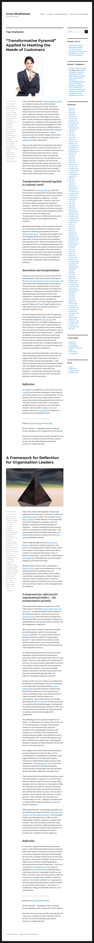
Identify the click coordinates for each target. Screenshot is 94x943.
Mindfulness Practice (75, 348)
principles (15, 571)
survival (8, 151)
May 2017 (71, 315)
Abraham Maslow (11, 516)
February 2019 (73, 280)
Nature (71, 350)
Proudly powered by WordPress (28, 934)
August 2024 (73, 153)
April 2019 (72, 276)
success (14, 149)
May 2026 (72, 112)
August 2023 (72, 176)
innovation (9, 125)
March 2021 (72, 232)
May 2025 (72, 135)
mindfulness (9, 141)
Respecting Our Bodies (76, 45)
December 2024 (74, 145)
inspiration (9, 540)
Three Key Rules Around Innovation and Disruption (43, 281)
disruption (14, 118)
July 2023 (72, 178)
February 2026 (73, 118)
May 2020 (72, 251)
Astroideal (72, 82)
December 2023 (74, 168)
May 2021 (72, 228)
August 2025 (72, 130)
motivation (9, 565)
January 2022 (73, 213)
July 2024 (72, 155)
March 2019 (72, 278)
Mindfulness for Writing (76, 95)
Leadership (72, 344)
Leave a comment (11, 161)
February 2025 (73, 141)
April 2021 (72, 230)
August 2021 (72, 222)
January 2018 (73, 305)
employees (9, 120)
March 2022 (72, 209)
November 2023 (73, 170)
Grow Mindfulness (18, 13)
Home (42, 14)
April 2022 (72, 207)
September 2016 (74, 327)
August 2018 (72, 292)
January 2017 (73, 319)
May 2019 (72, 274)
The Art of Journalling (75, 55)
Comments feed (74, 370)
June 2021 (72, 226)
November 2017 (73, 309)
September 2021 (74, 220)
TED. (11, 580)
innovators (9, 127)
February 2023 (73, 188)
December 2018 (73, 284)
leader (15, 543)
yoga (12, 158)
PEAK (16, 567)
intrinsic (25, 635)
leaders (13, 131)
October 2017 (73, 311)
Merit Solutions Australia (79, 14)
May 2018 (72, 298)
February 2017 (73, 317)
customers (13, 116)
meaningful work (39, 867)
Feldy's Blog (72, 76)
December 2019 (73, 261)
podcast (12, 143)
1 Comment (9, 590)
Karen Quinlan (46, 320)
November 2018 (73, 286)
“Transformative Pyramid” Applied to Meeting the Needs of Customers (31, 45)
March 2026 (72, 116)
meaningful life (28, 558)
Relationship (73, 351)
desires (8, 118)
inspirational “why (44, 763)
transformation (10, 152)
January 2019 (73, 282)
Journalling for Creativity (76, 53)
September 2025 (74, 128)
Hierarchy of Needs (28, 568)
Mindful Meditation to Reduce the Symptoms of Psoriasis (77, 72)
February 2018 (73, 303)
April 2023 (72, 184)
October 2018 (73, 288)
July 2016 (71, 329)
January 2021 (73, 236)
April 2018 (72, 300)
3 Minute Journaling (80, 68)
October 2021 (73, 218)
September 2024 (74, 151)
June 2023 (72, 180)
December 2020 (74, 238)
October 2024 (73, 149)
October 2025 (73, 126)
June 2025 (72, 134)
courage (13, 112)
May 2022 (72, 205)
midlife (53, 132)
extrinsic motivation (12, 532)
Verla (70, 68)
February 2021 (73, 234)
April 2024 (72, 161)
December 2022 (74, 191)
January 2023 (73, 190)
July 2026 (72, 108)
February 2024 (73, 164)
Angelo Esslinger (35, 423)
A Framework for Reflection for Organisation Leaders (32, 459)
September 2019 (74, 267)
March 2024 (72, 162)
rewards (8, 574)
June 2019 (72, 273)
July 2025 (71, 132)
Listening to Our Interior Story (78, 51)
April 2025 (72, 137)
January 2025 (73, 143)
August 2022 (72, 199)
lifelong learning (28, 517)
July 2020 (72, 247)
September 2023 (74, 174)
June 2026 (72, 110)
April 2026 (72, 114)
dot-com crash (39, 702)
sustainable (9, 578)
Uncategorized (10, 104)
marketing (9, 133)
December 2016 (73, 321)
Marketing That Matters (30, 234)
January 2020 (73, 259)
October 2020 (73, 242)
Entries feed (72, 369)
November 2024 (74, 147)
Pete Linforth (34, 900)
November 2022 (73, 193)
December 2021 (73, 215)
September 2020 (74, 244)
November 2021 (73, 217)
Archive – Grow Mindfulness (57, 14)
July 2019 (71, 271)
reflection (9, 149)
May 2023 (72, 182)
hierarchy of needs (11, 538)
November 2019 (73, 263)
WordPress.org (73, 372)
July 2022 (72, 201)
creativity (25, 392)
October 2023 (73, 172)
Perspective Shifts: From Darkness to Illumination (77, 78)
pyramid (8, 572)
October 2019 (73, 265)
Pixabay (49, 423)
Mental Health (73, 346)
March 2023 (72, 186)
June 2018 (72, 296)
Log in (71, 367)
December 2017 (73, 307)
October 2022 (73, 195)
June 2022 (72, 203)
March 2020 (72, 255)
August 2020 (73, 246)
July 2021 (71, 224)
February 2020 (73, 257)
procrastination (42, 410)
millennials (26, 140)
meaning (8, 553)
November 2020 (74, 240)
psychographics (10, 147)
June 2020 (72, 249)
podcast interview (44, 190)
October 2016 (73, 325)
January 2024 (73, 166)
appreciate (9, 518)
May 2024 (72, 159)
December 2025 (73, 122)
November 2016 (73, 323)
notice (15, 565)
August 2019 (72, 269)
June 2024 (72, 157)
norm (7, 143)
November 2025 (73, 124)
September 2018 (74, 290)
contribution (9, 522)
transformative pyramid (52, 101)
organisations (10, 567)
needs (15, 141)
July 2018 (71, 294)
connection (14, 520)
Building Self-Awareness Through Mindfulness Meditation (77, 84)
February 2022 (73, 211)
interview (9, 129)
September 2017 (74, 313)
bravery (8, 106)
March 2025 (72, 139)
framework (9, 534)
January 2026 (73, 120)
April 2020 (72, 253)
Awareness (72, 342)
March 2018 (72, 302)
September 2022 (74, 197)
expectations (10, 122)
